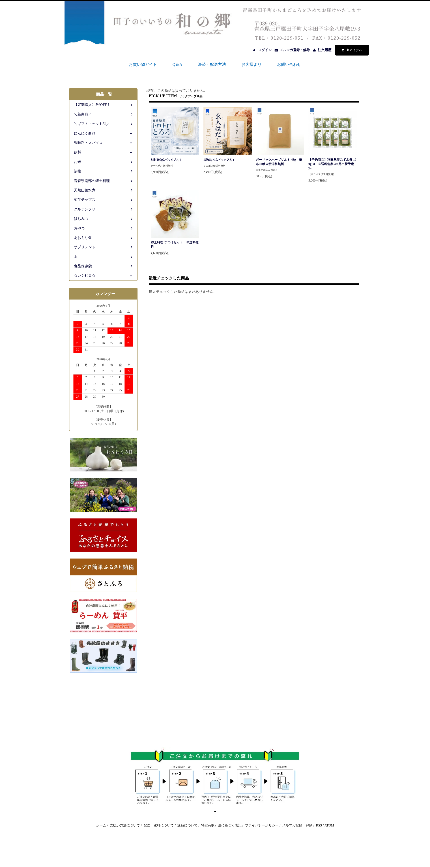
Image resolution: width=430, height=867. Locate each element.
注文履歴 (324, 50)
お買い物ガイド (143, 64)
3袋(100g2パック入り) (166, 159)
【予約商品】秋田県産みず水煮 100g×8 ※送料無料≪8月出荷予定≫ (332, 164)
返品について (187, 825)
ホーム (101, 825)
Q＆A (177, 64)
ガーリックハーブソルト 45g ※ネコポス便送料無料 (279, 162)
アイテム (354, 50)
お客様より (251, 64)
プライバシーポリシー (262, 825)
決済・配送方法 (212, 64)
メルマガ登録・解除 (295, 50)
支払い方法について (125, 825)
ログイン (265, 50)
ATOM (329, 825)
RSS (319, 825)
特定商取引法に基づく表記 (221, 825)
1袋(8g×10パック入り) (218, 159)
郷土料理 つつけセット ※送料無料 (175, 244)
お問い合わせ (289, 64)
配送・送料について (159, 825)
